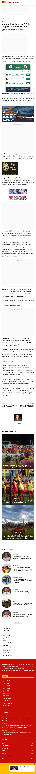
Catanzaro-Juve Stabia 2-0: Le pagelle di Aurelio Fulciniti (27, 406)
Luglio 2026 (6, 630)
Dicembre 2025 (7, 648)
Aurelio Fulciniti (10, 29)
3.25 (14, 78)
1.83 (10, 74)
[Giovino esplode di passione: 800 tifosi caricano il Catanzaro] (6, 603)
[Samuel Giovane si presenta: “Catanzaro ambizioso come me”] (6, 557)
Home (3, 18)
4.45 (17, 78)
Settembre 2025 (7, 655)
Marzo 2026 (6, 640)
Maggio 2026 (6, 635)
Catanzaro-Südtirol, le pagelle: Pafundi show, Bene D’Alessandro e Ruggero (18, 502)
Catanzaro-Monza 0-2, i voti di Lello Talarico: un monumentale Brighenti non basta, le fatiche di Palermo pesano (18, 536)
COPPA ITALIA (18, 498)
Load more (17, 622)
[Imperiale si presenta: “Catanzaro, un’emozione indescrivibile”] (6, 614)
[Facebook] (12, 770)
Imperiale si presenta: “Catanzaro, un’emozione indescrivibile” (22, 615)
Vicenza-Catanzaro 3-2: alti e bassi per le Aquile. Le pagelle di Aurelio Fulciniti (18, 466)
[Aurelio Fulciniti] (3, 30)
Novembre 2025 (7, 650)
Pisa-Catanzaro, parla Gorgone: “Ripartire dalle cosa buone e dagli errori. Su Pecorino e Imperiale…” (22, 569)
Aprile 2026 (6, 638)
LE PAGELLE (8, 18)
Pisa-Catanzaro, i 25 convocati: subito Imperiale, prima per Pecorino (23, 592)
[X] (23, 770)
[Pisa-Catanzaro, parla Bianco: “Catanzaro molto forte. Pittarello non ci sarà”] (6, 580)
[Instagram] (16, 770)
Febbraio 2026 (7, 643)
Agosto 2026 (6, 628)
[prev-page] (3, 544)
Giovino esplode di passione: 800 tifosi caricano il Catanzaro (22, 603)
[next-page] (5, 544)
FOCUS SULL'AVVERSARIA (18, 577)
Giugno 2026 (6, 633)
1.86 (10, 78)
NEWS (14, 601)
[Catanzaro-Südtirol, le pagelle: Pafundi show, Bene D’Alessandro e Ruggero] (18, 487)
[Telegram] (19, 770)
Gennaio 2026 (7, 645)
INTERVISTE (15, 554)
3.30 (14, 74)
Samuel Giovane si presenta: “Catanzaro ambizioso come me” (22, 557)
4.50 (17, 74)
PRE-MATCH (15, 589)
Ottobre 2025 (6, 653)
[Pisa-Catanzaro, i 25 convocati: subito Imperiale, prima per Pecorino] (6, 591)
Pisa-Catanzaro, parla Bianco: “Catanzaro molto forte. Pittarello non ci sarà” (22, 580)
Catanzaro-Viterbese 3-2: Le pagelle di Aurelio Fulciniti (9, 406)
